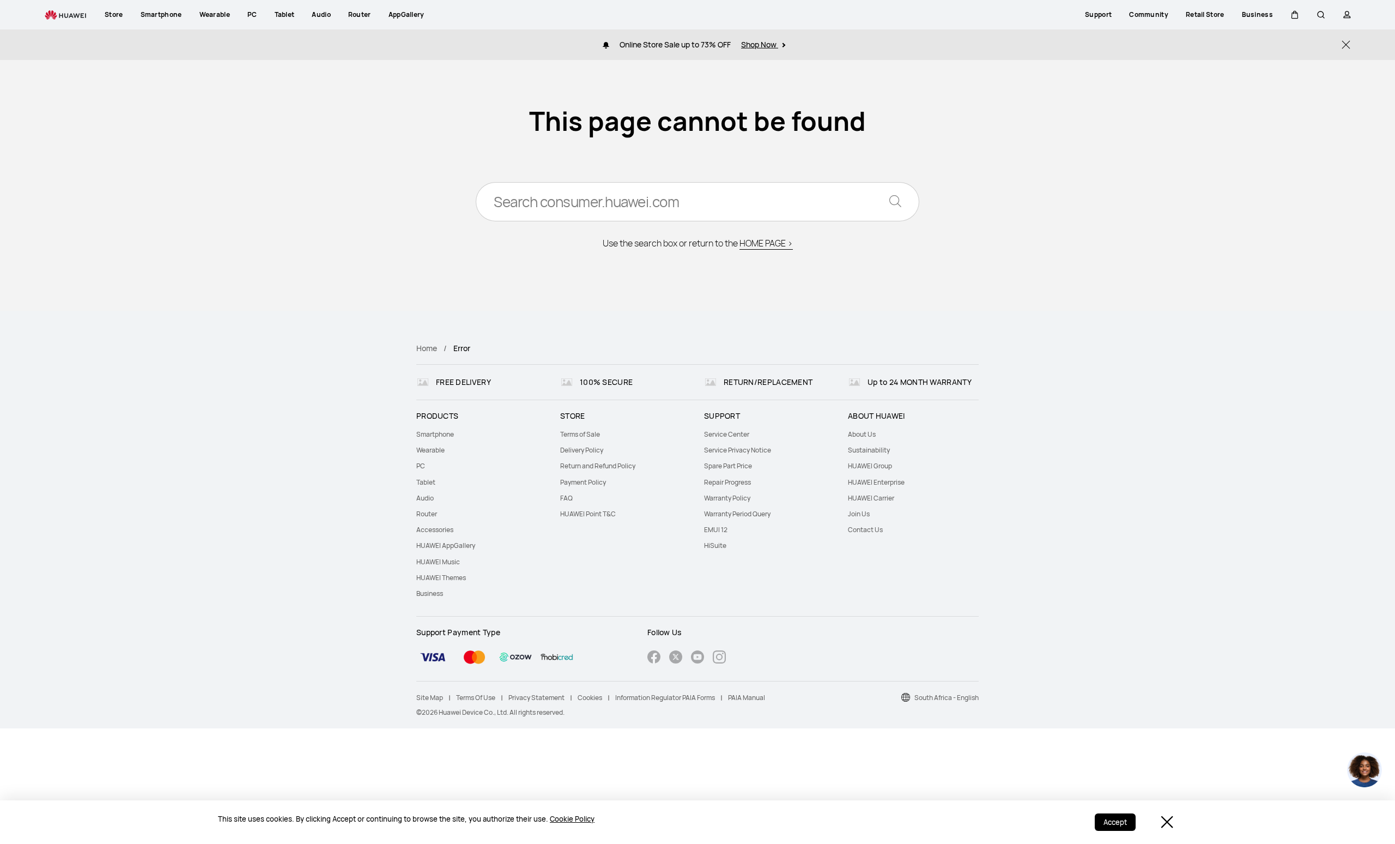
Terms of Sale (580, 434)
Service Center (726, 434)
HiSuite (715, 545)
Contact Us (865, 529)
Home (426, 348)
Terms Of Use (475, 697)
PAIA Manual (746, 697)
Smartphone (435, 434)
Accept (1115, 822)
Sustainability (869, 450)
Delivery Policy (581, 450)
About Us (862, 434)
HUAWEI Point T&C (588, 514)
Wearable (430, 450)
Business (429, 593)
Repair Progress (727, 482)
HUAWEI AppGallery (445, 545)
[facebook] (653, 658)
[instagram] (719, 658)
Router (426, 514)
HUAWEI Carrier (871, 498)
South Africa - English (946, 697)
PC (420, 466)
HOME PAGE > (766, 243)
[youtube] (697, 658)
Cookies (590, 697)
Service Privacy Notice (737, 450)
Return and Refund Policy (597, 466)
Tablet (425, 482)
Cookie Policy (572, 819)
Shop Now (759, 44)
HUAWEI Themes (441, 577)
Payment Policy (583, 482)
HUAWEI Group (870, 466)
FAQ (566, 498)
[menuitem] (481, 434)
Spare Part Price (728, 466)
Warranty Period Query (737, 514)
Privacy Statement (536, 697)
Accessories (434, 529)
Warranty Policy (727, 498)
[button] (1294, 14)
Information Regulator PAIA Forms (665, 697)
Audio (425, 498)
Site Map (429, 697)
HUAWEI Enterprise (876, 482)
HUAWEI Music (438, 561)
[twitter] (675, 658)
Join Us (859, 514)
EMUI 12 (715, 529)
